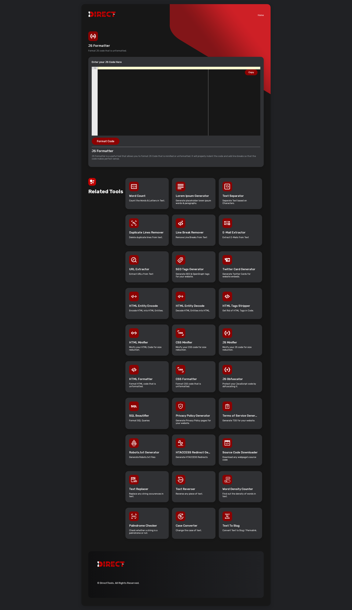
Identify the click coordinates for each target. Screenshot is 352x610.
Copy (251, 72)
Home (261, 15)
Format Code (105, 141)
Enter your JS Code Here (107, 62)
